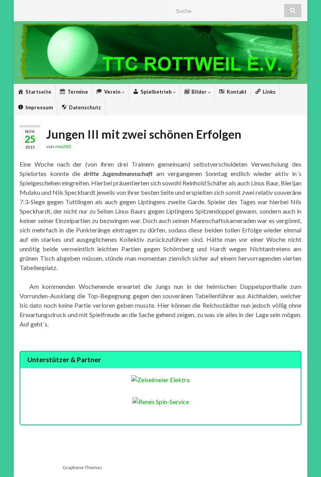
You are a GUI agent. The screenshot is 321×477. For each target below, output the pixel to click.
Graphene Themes (82, 467)
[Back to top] (303, 459)
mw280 (63, 146)
